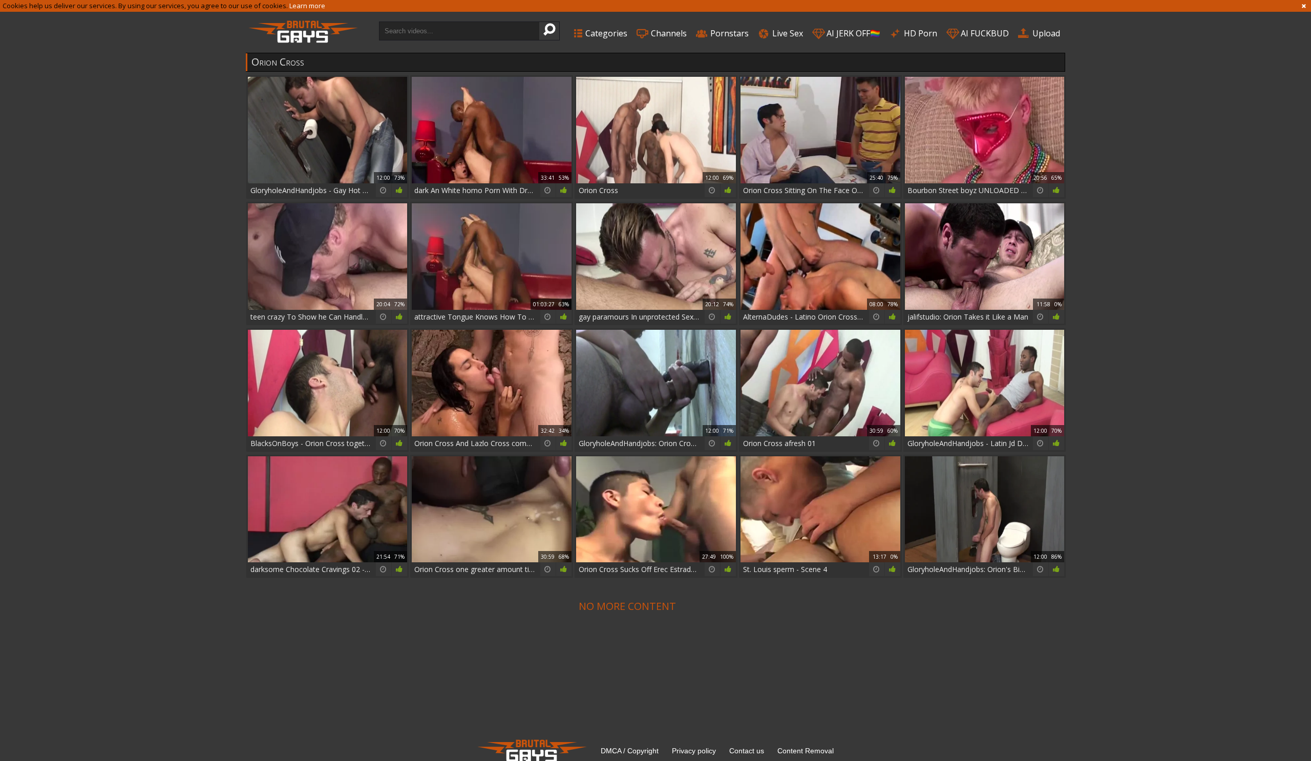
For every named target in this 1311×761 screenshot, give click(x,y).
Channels (668, 33)
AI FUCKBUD (984, 33)
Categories (605, 33)
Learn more (307, 5)
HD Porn (919, 33)
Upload (1045, 33)
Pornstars (728, 33)
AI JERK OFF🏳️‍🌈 (852, 33)
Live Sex (786, 33)
